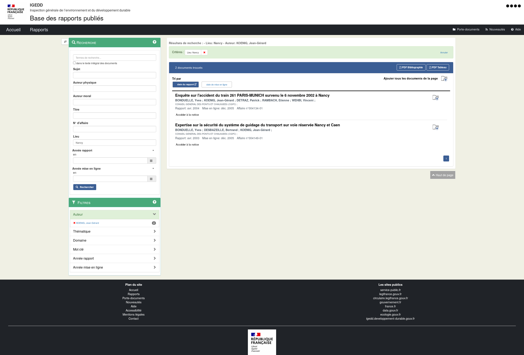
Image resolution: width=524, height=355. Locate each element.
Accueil (133, 290)
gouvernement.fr (390, 302)
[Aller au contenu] (512, 5)
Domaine (79, 240)
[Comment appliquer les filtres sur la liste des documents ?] (154, 202)
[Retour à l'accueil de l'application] (262, 342)
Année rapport (83, 258)
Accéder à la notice (187, 114)
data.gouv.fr (390, 310)
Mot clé (78, 249)
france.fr (390, 306)
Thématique (81, 231)
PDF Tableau (438, 67)
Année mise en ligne (88, 267)
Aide (134, 306)
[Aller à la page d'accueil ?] (519, 5)
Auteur (78, 214)
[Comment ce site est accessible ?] (508, 5)
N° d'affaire (80, 123)
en (74, 154)
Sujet (76, 69)
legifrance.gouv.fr (390, 294)
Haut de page (444, 175)
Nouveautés (133, 302)
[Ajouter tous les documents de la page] (444, 78)
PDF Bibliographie (412, 67)
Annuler (444, 52)
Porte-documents (133, 298)
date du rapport (185, 84)
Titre (76, 109)
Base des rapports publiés (67, 18)
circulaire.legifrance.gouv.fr (390, 298)
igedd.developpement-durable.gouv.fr (390, 318)
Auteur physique (84, 82)
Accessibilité (133, 310)
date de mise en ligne (216, 84)
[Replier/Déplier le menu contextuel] (65, 41)
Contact (134, 318)
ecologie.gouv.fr (390, 314)
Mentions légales (134, 314)
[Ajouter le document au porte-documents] (435, 97)
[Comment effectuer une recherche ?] (154, 42)
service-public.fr (390, 290)
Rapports (134, 294)
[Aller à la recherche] (516, 5)
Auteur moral (82, 96)
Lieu (76, 136)
